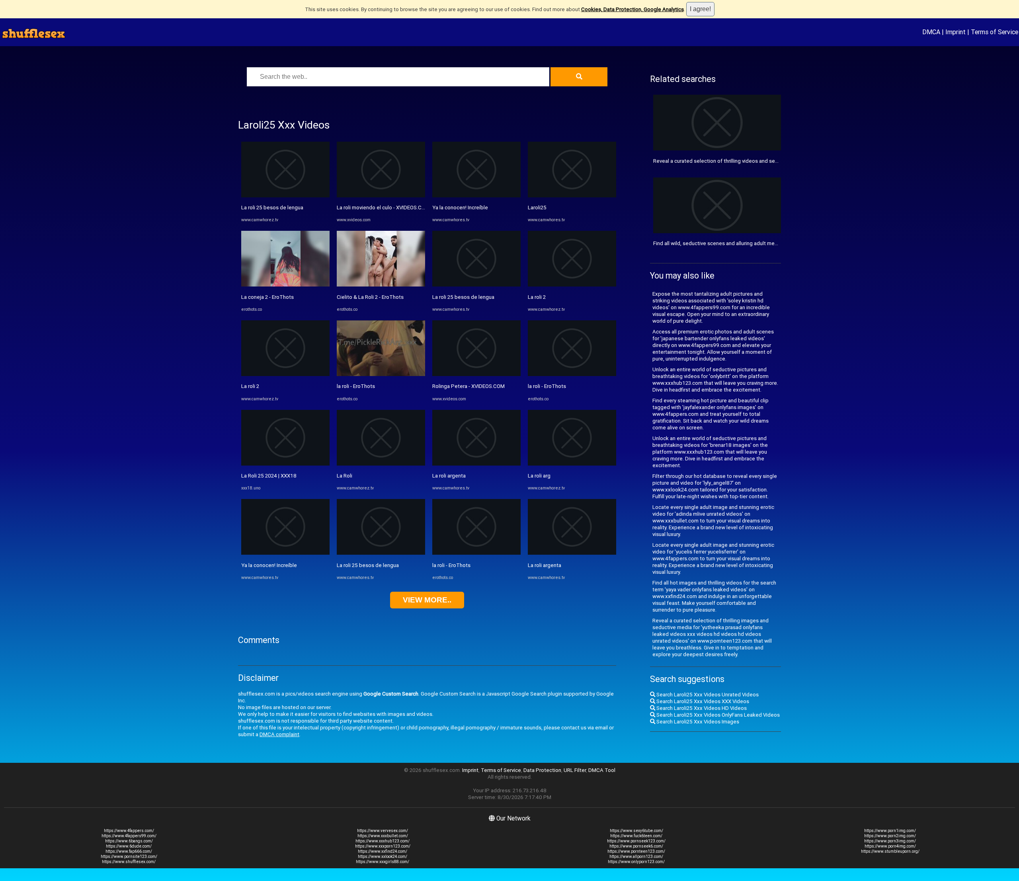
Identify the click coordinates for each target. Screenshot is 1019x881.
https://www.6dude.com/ (129, 846)
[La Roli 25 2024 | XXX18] (285, 463)
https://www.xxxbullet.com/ (382, 835)
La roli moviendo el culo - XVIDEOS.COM (383, 207)
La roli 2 (250, 386)
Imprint (955, 32)
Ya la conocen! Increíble (269, 565)
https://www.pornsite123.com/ (129, 856)
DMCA (931, 32)
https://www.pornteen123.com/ (636, 851)
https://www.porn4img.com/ (890, 846)
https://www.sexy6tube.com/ (636, 830)
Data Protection (542, 770)
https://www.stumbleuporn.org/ (890, 851)
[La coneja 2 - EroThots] (285, 284)
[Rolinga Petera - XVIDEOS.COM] (476, 374)
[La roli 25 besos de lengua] (285, 195)
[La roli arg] (572, 463)
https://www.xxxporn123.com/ (382, 846)
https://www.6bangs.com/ (129, 841)
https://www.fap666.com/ (128, 851)
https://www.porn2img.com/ (890, 835)
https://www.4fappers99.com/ (129, 835)
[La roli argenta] (476, 463)
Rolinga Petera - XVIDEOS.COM (468, 386)
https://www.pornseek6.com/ (636, 846)
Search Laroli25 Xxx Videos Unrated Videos (707, 694)
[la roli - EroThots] (381, 374)
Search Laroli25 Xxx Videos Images (697, 721)
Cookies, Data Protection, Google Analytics (632, 9)
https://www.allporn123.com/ (636, 856)
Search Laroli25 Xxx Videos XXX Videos (702, 701)
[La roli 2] (285, 374)
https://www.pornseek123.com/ (636, 841)
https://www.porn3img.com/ (890, 841)
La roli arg (539, 475)
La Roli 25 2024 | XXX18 (269, 475)
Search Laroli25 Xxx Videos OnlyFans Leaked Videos (717, 714)
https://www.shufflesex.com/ (129, 861)
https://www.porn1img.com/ (890, 830)
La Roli (344, 475)
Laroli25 (537, 207)
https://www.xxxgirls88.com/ (382, 861)
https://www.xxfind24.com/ (382, 851)
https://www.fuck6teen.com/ (636, 835)
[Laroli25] (572, 195)
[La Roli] (381, 463)
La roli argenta (449, 475)
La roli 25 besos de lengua (272, 207)
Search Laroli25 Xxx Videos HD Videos (701, 708)
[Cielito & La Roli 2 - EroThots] (381, 284)
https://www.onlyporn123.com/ (636, 861)
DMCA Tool (601, 770)
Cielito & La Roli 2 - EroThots (370, 297)
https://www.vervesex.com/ (382, 830)
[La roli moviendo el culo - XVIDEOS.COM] (381, 195)
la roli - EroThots (356, 386)
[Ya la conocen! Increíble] (285, 553)
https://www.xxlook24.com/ (382, 856)
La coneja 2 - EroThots (267, 297)
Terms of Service (994, 32)
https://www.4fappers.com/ (129, 830)
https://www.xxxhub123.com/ (382, 841)
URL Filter (575, 770)
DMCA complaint (279, 734)
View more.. (427, 600)
